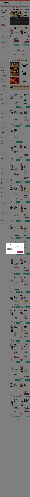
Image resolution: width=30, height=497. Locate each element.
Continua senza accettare (9, 249)
